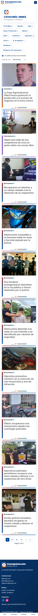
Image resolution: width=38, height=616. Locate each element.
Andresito (16, 36)
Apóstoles (29, 36)
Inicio (4, 614)
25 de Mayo (8, 26)
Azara (6, 40)
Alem (5, 36)
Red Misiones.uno (7, 581)
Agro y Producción (10, 31)
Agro (30, 26)
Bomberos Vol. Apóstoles (12, 50)
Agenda (20, 26)
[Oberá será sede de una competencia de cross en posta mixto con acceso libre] (19, 134)
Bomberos (7, 45)
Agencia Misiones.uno (9, 583)
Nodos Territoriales (8, 590)
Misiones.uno (6, 578)
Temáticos (24, 614)
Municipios (14, 614)
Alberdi (25, 31)
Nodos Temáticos (7, 592)
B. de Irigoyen (18, 40)
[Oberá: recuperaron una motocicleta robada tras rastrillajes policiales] (19, 417)
